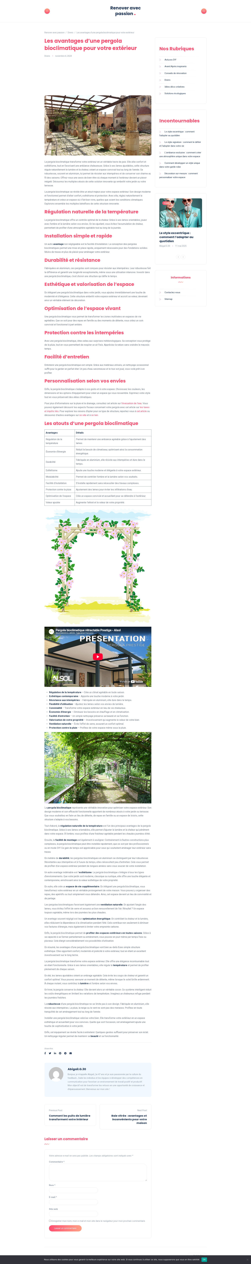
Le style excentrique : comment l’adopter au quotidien (176, 237)
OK (204, 1259)
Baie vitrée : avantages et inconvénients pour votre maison (129, 1119)
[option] (180, 223)
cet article (142, 411)
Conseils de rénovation (176, 73)
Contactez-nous (172, 292)
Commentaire (56, 1162)
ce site (82, 415)
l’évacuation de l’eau (131, 403)
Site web (53, 1209)
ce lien (94, 415)
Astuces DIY (170, 59)
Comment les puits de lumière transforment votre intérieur (69, 1117)
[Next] (183, 257)
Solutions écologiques (175, 93)
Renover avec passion (125, 11)
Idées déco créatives (174, 86)
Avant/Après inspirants (176, 66)
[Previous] (178, 257)
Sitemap (168, 299)
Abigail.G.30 (77, 1069)
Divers (47, 56)
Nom (52, 1185)
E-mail (53, 1197)
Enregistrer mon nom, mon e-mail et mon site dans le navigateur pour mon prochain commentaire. (98, 1221)
